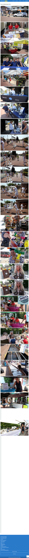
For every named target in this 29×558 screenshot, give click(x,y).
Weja (1, 548)
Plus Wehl (2, 539)
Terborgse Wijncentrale (3, 538)
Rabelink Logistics (3, 541)
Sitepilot (19, 557)
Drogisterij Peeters (3, 544)
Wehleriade (4, 0)
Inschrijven (14, 553)
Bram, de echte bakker (3, 540)
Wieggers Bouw (3, 543)
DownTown (2, 545)
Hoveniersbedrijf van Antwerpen (5, 547)
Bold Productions (3, 549)
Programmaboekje (14, 551)
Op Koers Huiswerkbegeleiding (4, 550)
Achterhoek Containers (3, 546)
